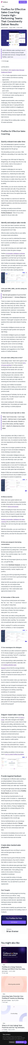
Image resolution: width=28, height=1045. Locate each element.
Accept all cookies (20, 1042)
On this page (5, 61)
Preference (12, 1042)
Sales (3, 6)
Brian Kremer (12, 931)
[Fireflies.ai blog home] (4, 2)
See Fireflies (23, 2)
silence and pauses (13, 506)
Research (3, 668)
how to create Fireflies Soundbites (14, 754)
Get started (14, 922)
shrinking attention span (9, 665)
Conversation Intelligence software (15, 253)
